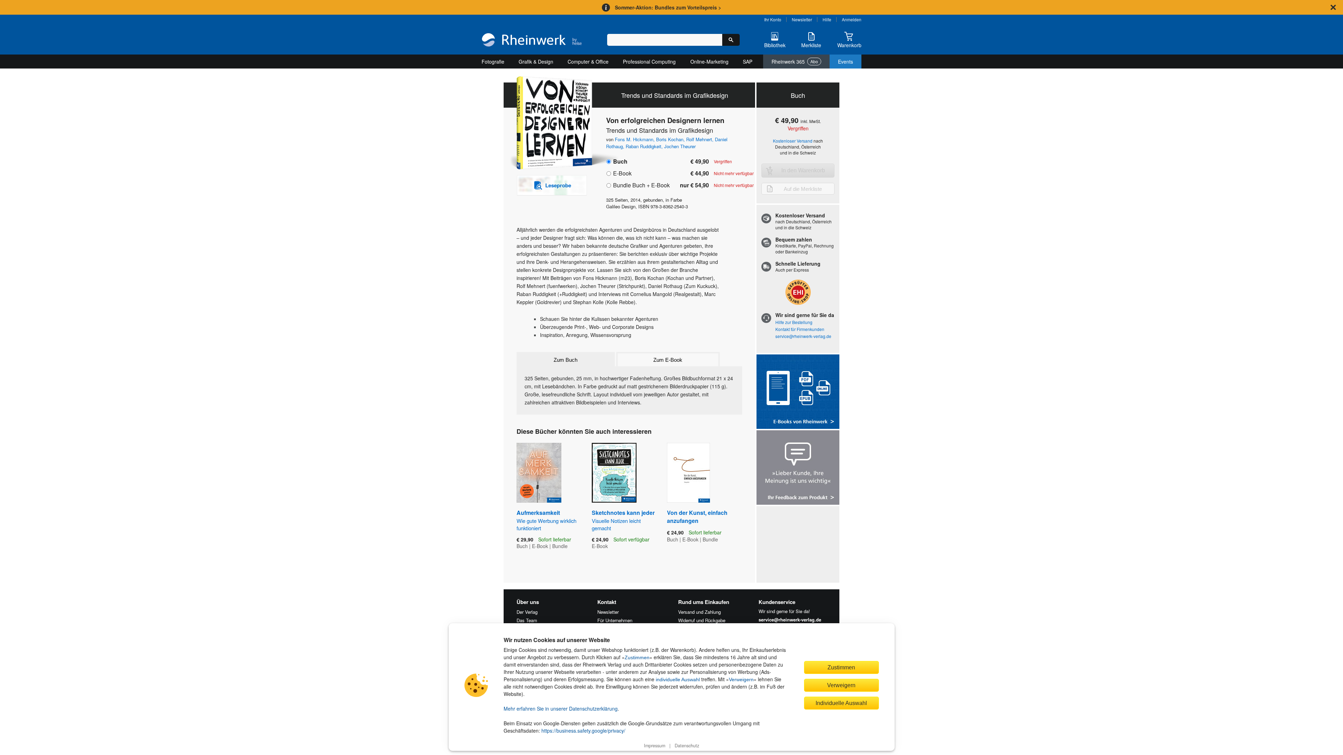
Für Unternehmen (614, 620)
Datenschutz (687, 745)
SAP (747, 61)
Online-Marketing (709, 61)
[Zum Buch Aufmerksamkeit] (539, 473)
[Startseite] (532, 40)
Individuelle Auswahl (841, 703)
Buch (620, 161)
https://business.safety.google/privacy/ (583, 730)
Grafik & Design (536, 61)
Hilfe (827, 19)
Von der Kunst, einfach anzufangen (697, 516)
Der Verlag (527, 612)
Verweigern (741, 679)
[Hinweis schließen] (1333, 7)
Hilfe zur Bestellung (793, 322)
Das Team (527, 620)
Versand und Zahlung (699, 612)
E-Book (622, 173)
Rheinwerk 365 (795, 61)
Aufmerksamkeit (546, 520)
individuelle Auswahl (678, 679)
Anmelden (851, 19)
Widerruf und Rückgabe (701, 620)
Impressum (654, 745)
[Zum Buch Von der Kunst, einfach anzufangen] (688, 473)
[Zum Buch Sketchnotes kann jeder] (614, 473)
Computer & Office (588, 61)
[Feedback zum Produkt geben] (797, 468)
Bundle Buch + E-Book (641, 185)
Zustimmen (637, 657)
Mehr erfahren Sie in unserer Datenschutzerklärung (561, 708)
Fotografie (493, 61)
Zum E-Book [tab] (667, 360)
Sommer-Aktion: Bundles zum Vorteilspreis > (668, 7)
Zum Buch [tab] (565, 360)
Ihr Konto (772, 19)
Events (845, 61)
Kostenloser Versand (792, 141)
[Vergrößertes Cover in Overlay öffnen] (548, 123)
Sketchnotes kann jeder (623, 520)
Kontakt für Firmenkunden (799, 329)
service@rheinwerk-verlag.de (803, 336)
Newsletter (802, 19)
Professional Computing (649, 61)
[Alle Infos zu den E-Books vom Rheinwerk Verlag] (797, 392)
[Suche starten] (731, 40)
